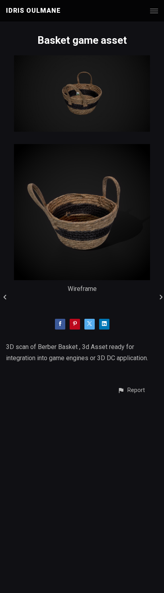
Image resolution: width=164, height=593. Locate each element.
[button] (131, 390)
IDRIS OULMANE (33, 10)
